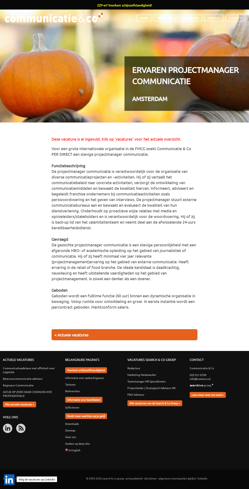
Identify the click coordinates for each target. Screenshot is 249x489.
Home (144, 18)
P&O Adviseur (135, 394)
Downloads (72, 423)
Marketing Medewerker (141, 374)
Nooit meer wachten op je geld (86, 416)
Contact (235, 18)
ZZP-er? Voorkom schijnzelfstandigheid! (124, 5)
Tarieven (70, 384)
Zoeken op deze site (77, 443)
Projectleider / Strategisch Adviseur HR (151, 388)
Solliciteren (72, 407)
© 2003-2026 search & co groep (105, 478)
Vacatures (165, 18)
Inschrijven (190, 18)
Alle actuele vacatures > (19, 404)
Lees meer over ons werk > (208, 394)
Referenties (72, 391)
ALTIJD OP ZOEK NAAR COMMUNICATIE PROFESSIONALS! (27, 393)
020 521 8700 (198, 375)
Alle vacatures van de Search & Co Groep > (154, 403)
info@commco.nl (200, 379)
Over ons (70, 437)
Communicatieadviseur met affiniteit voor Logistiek (29, 370)
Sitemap (70, 430)
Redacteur (133, 368)
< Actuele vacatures (71, 334)
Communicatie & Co (54, 17)
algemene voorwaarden (173, 478)
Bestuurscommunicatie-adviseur (23, 378)
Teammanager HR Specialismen (146, 381)
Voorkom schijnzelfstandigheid (86, 370)
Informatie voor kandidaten (84, 399)
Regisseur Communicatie (18, 385)
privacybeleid (134, 478)
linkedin (202, 478)
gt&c (192, 478)
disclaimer (150, 478)
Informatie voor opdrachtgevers (84, 378)
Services (214, 18)
